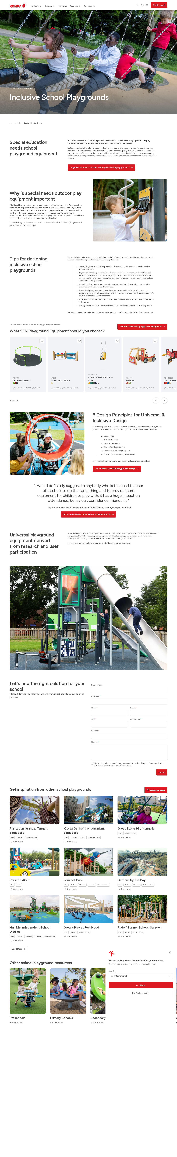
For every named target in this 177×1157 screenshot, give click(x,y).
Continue (140, 985)
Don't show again (140, 993)
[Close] (170, 952)
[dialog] (88, 578)
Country (112, 971)
